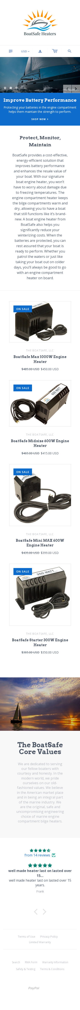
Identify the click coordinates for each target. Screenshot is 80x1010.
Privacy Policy (49, 936)
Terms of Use (26, 936)
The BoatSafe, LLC (40, 350)
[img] (40, 850)
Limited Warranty (40, 942)
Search (16, 962)
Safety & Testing (25, 969)
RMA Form (31, 962)
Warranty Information (55, 962)
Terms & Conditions (52, 969)
